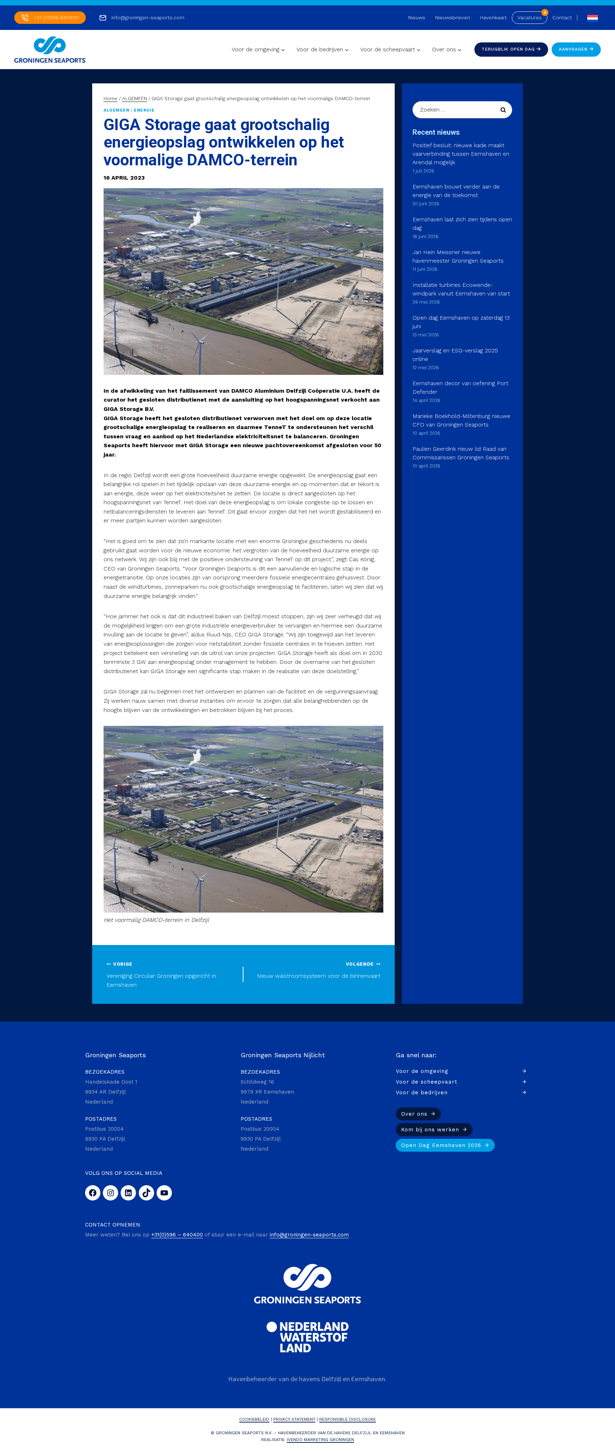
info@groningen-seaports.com (147, 17)
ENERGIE (144, 110)
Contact (562, 17)
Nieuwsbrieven (452, 17)
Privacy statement (294, 1419)
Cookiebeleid (254, 1419)
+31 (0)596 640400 (56, 17)
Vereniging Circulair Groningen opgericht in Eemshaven (161, 974)
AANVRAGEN (574, 49)
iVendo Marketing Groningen (320, 1439)
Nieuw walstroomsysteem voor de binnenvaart (318, 970)
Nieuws (416, 17)
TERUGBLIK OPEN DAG (509, 49)
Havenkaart (493, 17)
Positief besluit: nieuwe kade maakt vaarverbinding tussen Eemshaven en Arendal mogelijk (460, 154)
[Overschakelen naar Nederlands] (591, 17)
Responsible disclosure (347, 1419)
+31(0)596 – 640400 (177, 1234)
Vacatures (529, 17)
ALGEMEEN (116, 110)
